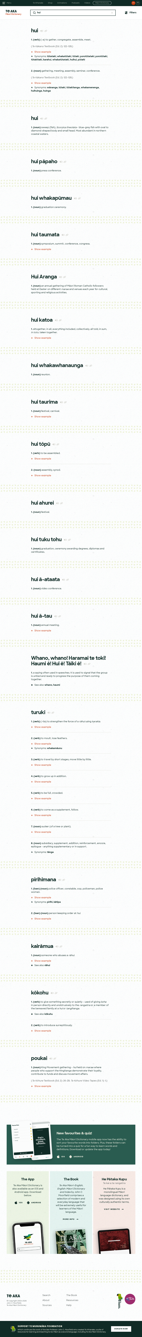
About (46, 1300)
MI (138, 3)
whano (48, 685)
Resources (72, 1300)
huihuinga (36, 91)
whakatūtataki (60, 60)
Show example (42, 52)
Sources (47, 1305)
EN (133, 3)
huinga (47, 91)
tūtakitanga (73, 88)
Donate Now (121, 1329)
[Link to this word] (45, 31)
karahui (47, 60)
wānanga (52, 88)
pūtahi (81, 60)
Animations (62, 3)
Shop (50, 3)
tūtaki (75, 56)
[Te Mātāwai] (130, 1302)
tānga (50, 852)
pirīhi (50, 902)
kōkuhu (49, 1014)
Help (69, 1305)
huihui (73, 60)
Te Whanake (38, 3)
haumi (56, 685)
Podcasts (75, 3)
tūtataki (51, 56)
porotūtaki (101, 56)
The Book (71, 1295)
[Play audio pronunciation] (41, 31)
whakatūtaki (64, 56)
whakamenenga (90, 88)
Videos (87, 3)
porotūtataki (87, 56)
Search (46, 1295)
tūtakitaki (36, 60)
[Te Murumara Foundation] (119, 1302)
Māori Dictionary (102, 3)
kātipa (57, 902)
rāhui (47, 965)
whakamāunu (54, 748)
